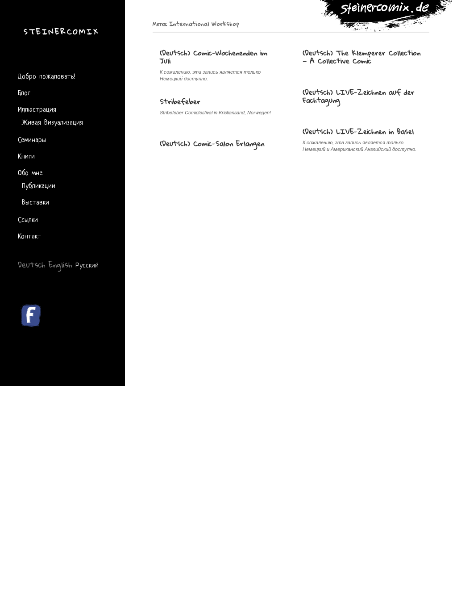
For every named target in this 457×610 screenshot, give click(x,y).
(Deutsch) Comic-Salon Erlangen (212, 143)
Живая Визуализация (52, 122)
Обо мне (30, 172)
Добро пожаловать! (46, 76)
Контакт (29, 235)
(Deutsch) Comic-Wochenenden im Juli (213, 56)
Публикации (38, 185)
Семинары (32, 139)
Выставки (35, 202)
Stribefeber (180, 101)
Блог (24, 92)
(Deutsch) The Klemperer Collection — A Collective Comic (361, 56)
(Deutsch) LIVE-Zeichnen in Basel (358, 131)
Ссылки (28, 219)
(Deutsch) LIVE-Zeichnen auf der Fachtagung (359, 96)
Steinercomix (61, 31)
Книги (26, 156)
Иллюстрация (37, 109)
